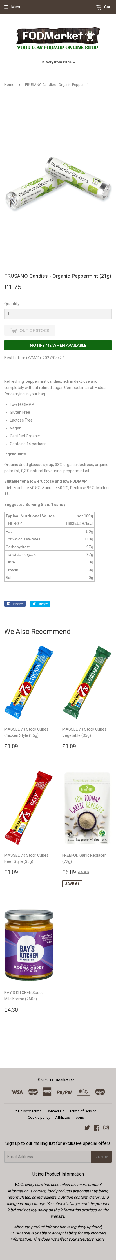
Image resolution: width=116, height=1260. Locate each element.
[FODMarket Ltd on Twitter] (87, 1128)
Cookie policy (39, 1117)
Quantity (11, 303)
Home (9, 84)
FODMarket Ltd (62, 1080)
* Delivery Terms (28, 1111)
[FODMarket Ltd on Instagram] (106, 1128)
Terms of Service (83, 1111)
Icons (79, 1117)
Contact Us (55, 1111)
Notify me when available (58, 345)
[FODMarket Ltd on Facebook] (97, 1128)
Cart (107, 7)
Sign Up (101, 1157)
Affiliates (62, 1117)
